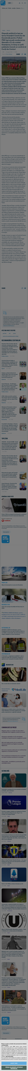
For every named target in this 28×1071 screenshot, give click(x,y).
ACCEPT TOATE (14, 1063)
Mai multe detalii (9, 1056)
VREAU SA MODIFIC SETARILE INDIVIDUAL (14, 1067)
